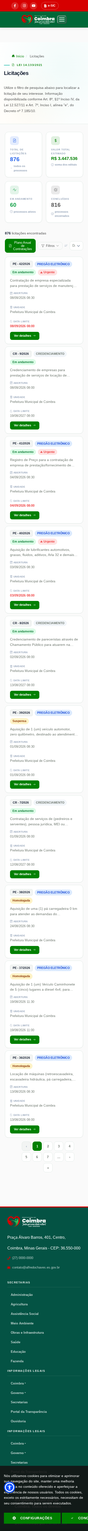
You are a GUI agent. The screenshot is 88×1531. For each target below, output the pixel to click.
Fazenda (17, 1361)
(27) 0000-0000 (22, 1258)
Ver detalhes (22, 335)
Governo (17, 1393)
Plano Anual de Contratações (22, 246)
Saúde (15, 1342)
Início (20, 56)
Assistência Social (25, 1314)
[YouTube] (33, 6)
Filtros (50, 246)
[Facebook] (15, 6)
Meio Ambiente (22, 1323)
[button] (61, 19)
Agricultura (19, 1304)
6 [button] (37, 1157)
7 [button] (48, 1157)
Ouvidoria (18, 1421)
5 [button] (26, 1157)
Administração (22, 1295)
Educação (18, 1351)
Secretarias (19, 1402)
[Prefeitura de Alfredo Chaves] (26, 1221)
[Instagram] (24, 6)
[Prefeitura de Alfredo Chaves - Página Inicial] (38, 19)
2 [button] (48, 1146)
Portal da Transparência (29, 1412)
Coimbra (17, 1383)
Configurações (36, 1518)
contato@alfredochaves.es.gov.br (36, 1267)
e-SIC (51, 5)
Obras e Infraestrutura (27, 1332)
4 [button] (69, 1146)
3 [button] (59, 1146)
